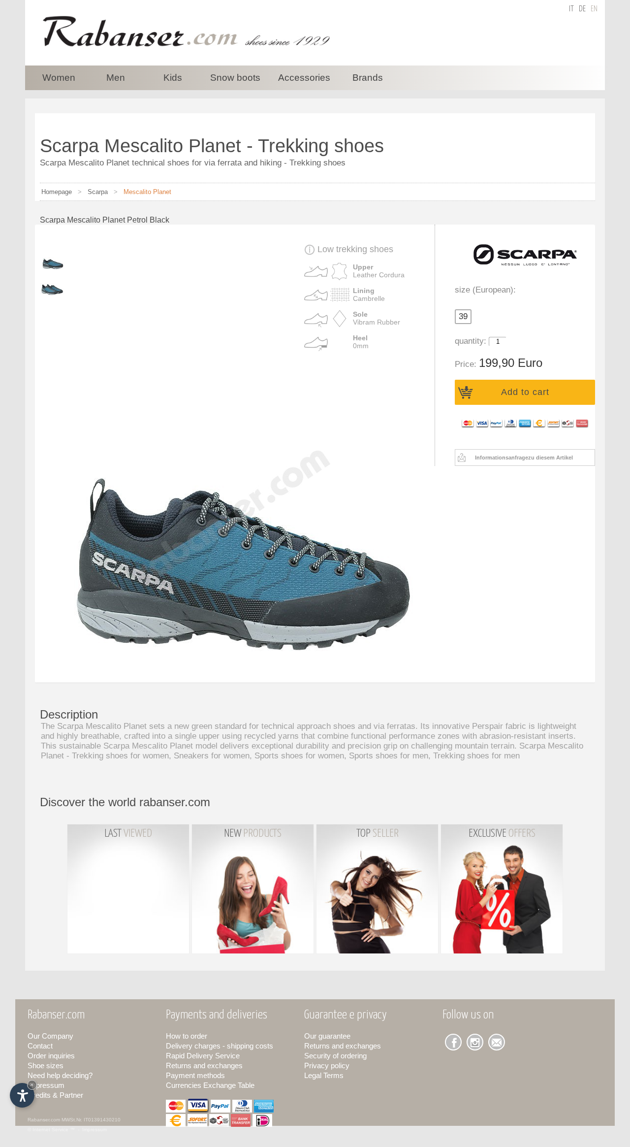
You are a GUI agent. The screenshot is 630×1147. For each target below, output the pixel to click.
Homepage (56, 192)
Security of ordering (335, 1055)
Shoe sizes (45, 1065)
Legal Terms (324, 1075)
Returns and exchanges (204, 1065)
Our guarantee (327, 1036)
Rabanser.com (44, 1119)
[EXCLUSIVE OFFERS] (502, 956)
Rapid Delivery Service (203, 1055)
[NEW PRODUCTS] (253, 956)
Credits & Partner (55, 1095)
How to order (186, 1036)
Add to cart (525, 392)
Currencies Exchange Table (210, 1085)
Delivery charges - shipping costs (219, 1046)
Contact (40, 1046)
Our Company (50, 1036)
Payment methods (195, 1075)
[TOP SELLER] (378, 956)
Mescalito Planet (147, 192)
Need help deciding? (60, 1075)
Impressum (46, 1085)
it (571, 9)
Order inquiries (51, 1055)
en (594, 9)
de (582, 9)
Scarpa (98, 192)
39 (463, 316)
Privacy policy (326, 1065)
